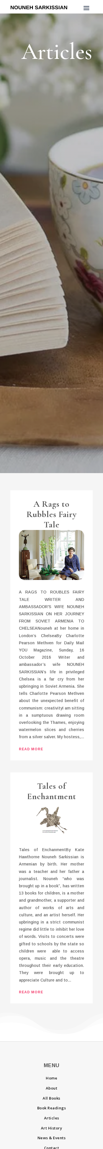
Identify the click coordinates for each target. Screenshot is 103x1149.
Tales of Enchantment (51, 791)
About (52, 1088)
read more (31, 749)
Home (51, 1078)
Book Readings (51, 1108)
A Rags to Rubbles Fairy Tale (52, 514)
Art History (51, 1128)
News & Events (51, 1137)
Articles (51, 1118)
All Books (51, 1098)
